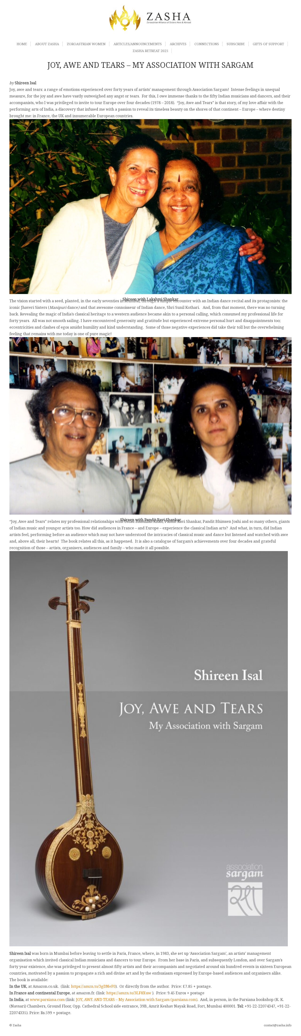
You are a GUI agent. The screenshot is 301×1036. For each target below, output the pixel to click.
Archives (178, 44)
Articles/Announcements (138, 44)
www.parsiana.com (47, 999)
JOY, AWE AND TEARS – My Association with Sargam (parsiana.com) (136, 999)
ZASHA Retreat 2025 (150, 50)
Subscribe (236, 44)
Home (22, 44)
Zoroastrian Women (86, 44)
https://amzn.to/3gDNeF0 (93, 986)
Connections (206, 44)
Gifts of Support (268, 44)
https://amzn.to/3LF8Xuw (128, 993)
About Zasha (47, 44)
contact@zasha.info (278, 1025)
